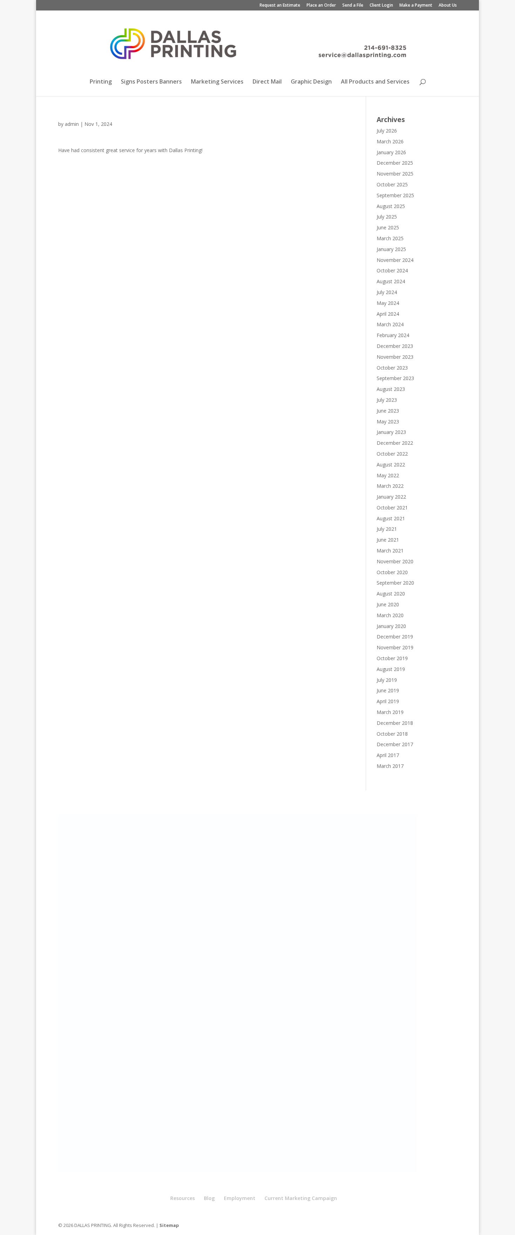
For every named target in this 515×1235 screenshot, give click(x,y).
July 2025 (387, 216)
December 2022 (395, 443)
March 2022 (390, 486)
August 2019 (391, 669)
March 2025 (390, 238)
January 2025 (391, 249)
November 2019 (395, 647)
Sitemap (169, 1225)
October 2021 (392, 507)
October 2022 (392, 453)
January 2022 (391, 496)
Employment (239, 1198)
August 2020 (391, 593)
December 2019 (395, 636)
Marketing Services (217, 82)
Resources (182, 1198)
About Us (448, 5)
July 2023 (387, 400)
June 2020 (388, 604)
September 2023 (395, 378)
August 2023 (391, 389)
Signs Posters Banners (151, 82)
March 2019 (390, 712)
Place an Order (321, 5)
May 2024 (388, 303)
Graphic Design (311, 82)
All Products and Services (375, 82)
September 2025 (395, 195)
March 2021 (390, 550)
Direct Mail (267, 82)
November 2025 (395, 173)
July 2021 (387, 529)
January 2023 (391, 432)
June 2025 (388, 227)
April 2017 (388, 755)
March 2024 (390, 324)
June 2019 (388, 690)
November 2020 (395, 561)
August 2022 (391, 464)
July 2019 (387, 680)
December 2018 (395, 723)
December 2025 (395, 162)
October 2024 (392, 270)
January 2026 (391, 152)
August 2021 (391, 518)
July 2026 (387, 130)
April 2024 (388, 313)
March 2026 (390, 141)
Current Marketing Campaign (301, 1198)
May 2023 (388, 421)
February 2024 (393, 335)
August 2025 (391, 206)
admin (72, 124)
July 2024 (387, 292)
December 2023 (395, 346)
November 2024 (395, 260)
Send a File (352, 5)
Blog (209, 1198)
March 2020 (390, 615)
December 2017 (395, 744)
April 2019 (388, 701)
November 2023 (395, 357)
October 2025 (392, 184)
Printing (101, 82)
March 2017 (390, 766)
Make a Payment (415, 5)
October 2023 (392, 367)
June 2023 (388, 410)
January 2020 (391, 626)
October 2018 (392, 733)
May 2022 (388, 475)
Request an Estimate (280, 5)
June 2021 (388, 539)
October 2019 (392, 658)
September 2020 (395, 582)
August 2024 (391, 281)
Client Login (381, 5)
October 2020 (392, 572)
